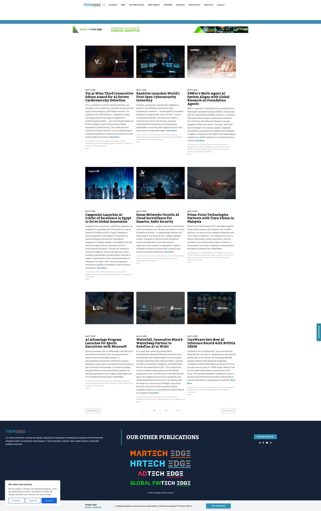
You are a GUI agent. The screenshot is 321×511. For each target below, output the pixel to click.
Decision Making (201, 149)
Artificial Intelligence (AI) (144, 258)
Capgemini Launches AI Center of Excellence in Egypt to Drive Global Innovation (108, 218)
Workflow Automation (99, 146)
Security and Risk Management (152, 139)
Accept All (49, 501)
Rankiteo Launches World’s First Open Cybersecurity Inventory (158, 97)
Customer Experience (205, 390)
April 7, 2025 (90, 90)
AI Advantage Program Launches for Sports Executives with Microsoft (106, 343)
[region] (32, 493)
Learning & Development (95, 386)
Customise (16, 501)
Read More (114, 137)
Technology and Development (146, 261)
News (87, 148)
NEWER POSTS (93, 411)
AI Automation (90, 141)
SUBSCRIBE (319, 332)
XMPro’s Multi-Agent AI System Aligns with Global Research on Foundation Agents (208, 98)
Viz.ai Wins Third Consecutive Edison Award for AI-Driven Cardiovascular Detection (109, 97)
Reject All (33, 501)
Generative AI (121, 143)
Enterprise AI (217, 149)
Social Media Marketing (201, 257)
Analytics (181, 256)
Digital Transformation (225, 255)
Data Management (210, 255)
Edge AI (113, 143)
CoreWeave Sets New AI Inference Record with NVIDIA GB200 (211, 343)
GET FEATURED (218, 506)
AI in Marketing (218, 253)
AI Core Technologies (103, 141)
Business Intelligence (103, 143)
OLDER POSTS (228, 411)
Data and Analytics (163, 137)
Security (174, 258)
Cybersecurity (151, 137)
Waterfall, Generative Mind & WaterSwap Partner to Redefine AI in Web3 (159, 343)
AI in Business (115, 381)
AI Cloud (150, 256)
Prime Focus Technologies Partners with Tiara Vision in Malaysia (210, 218)
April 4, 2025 (141, 336)
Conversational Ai (159, 258)
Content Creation (123, 383)
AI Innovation (115, 141)
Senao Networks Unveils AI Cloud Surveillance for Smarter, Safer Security (157, 218)
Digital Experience (177, 137)
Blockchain (151, 399)
